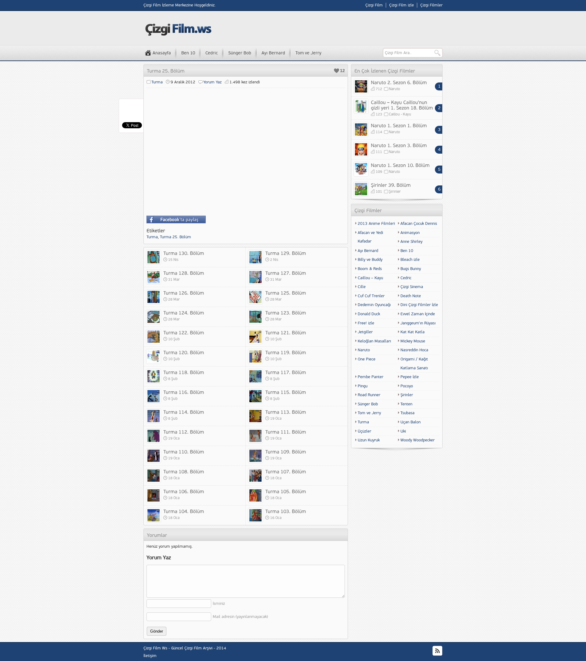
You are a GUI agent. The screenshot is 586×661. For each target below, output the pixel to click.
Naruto (394, 89)
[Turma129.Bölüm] (285, 253)
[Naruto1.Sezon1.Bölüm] (399, 125)
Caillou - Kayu (400, 114)
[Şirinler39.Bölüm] (391, 185)
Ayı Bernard (273, 53)
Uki (403, 431)
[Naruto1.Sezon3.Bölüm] (399, 145)
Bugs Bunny (410, 268)
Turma (157, 82)
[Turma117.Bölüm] (285, 372)
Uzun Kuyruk (369, 440)
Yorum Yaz (212, 82)
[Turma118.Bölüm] (183, 372)
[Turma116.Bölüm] (183, 392)
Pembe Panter (370, 376)
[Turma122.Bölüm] (183, 332)
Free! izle (366, 323)
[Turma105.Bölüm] (285, 491)
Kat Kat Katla (412, 332)
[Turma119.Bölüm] (285, 352)
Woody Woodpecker (417, 440)
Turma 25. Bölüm (175, 237)
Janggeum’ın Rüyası (418, 323)
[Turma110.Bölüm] (183, 451)
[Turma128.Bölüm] (183, 273)
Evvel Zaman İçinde (417, 314)
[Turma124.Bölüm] (183, 312)
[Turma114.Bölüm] (183, 411)
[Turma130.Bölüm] (183, 253)
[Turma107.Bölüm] (285, 471)
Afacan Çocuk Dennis (418, 223)
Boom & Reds (370, 268)
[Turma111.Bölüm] (285, 431)
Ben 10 (188, 53)
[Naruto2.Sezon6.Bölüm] (399, 82)
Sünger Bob (239, 53)
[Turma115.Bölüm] (285, 392)
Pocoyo (406, 386)
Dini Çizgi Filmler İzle (419, 304)
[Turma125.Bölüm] (285, 292)
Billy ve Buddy (370, 259)
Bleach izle (410, 259)
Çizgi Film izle (401, 5)
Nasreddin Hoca (414, 350)
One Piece (366, 359)
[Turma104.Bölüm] (183, 511)
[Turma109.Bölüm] (285, 451)
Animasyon (410, 232)
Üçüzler (364, 431)
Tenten (406, 404)
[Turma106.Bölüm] (183, 491)
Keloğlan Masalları (374, 341)
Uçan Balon (410, 422)
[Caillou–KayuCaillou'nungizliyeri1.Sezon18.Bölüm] (402, 104)
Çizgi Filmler (431, 5)
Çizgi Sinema (411, 286)
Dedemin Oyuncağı (374, 304)
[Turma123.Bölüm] (285, 312)
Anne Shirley (411, 241)
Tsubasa (407, 413)
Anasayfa (162, 53)
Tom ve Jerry (308, 53)
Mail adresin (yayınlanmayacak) (240, 616)
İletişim (150, 655)
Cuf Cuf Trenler (371, 296)
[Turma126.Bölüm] (183, 292)
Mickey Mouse (412, 341)
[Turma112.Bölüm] (183, 431)
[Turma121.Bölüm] (285, 332)
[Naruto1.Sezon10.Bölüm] (400, 165)
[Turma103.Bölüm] (285, 511)
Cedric (211, 53)
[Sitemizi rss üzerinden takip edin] (437, 651)
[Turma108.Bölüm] (183, 471)
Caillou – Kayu (370, 278)
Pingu (362, 386)
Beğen (336, 70)
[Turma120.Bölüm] (183, 352)
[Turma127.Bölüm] (285, 273)
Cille (362, 286)
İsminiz (219, 603)
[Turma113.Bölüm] (285, 411)
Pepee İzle (409, 376)
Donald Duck (369, 314)
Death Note (410, 296)
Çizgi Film (374, 5)
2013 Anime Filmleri (376, 223)
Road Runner (369, 395)
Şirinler (395, 191)
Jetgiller (365, 332)
